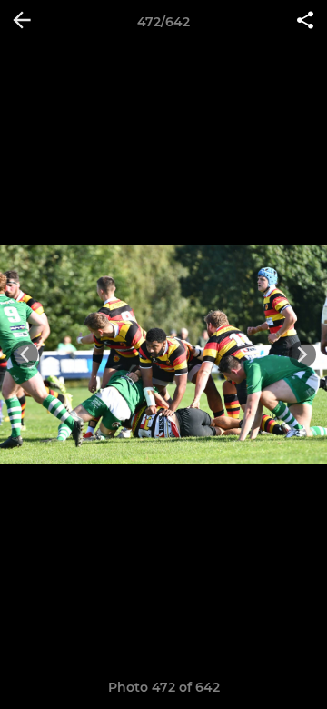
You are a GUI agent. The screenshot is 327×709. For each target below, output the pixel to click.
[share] (305, 22)
